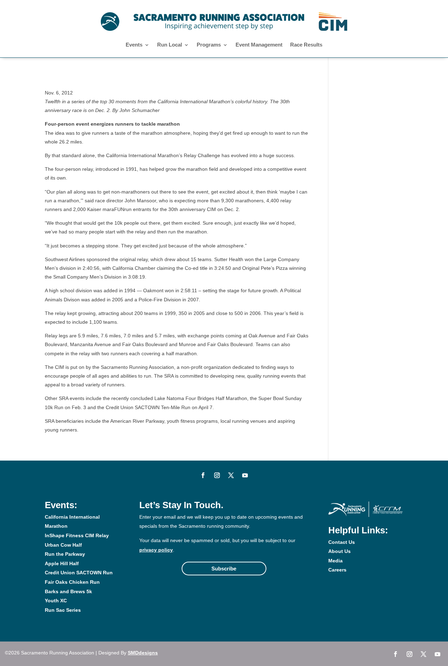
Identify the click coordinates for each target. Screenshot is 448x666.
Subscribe (223, 569)
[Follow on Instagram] (217, 475)
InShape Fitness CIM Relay (77, 535)
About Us (339, 551)
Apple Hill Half (62, 563)
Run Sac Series (63, 610)
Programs (209, 45)
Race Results (306, 45)
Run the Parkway (65, 554)
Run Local (169, 45)
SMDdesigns (143, 653)
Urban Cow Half (63, 545)
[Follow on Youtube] (245, 475)
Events (134, 45)
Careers (337, 570)
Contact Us (341, 542)
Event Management (259, 45)
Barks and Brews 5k (68, 591)
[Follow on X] (231, 475)
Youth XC (56, 600)
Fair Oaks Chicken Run (72, 582)
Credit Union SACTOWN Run (79, 572)
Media (335, 560)
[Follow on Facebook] (203, 475)
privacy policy (156, 550)
